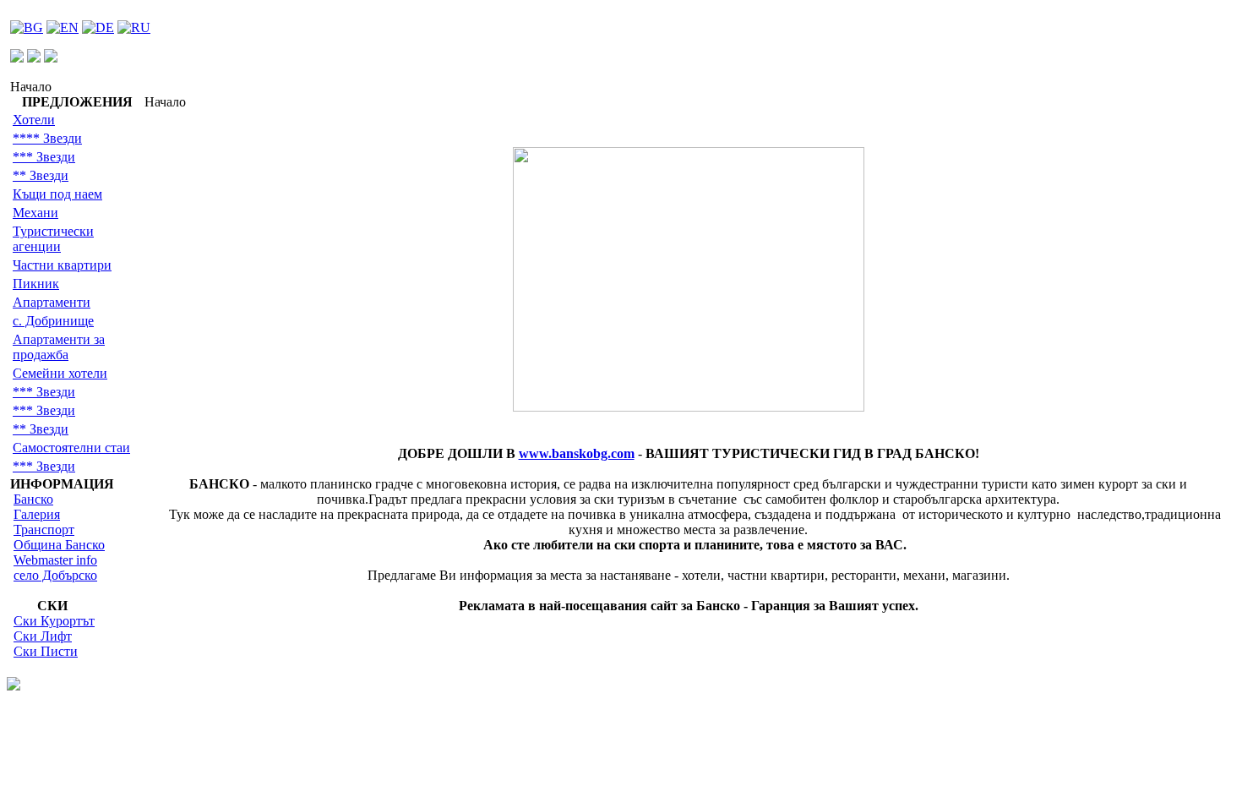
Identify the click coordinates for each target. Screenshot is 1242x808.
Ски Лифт (43, 636)
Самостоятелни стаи (71, 447)
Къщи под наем (57, 194)
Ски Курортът (54, 621)
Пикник (36, 283)
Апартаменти (51, 302)
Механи (35, 212)
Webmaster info (55, 560)
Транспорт (44, 529)
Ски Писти (46, 651)
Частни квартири (62, 265)
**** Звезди (47, 138)
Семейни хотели (60, 373)
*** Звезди (44, 157)
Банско (33, 499)
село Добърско (55, 575)
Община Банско (59, 545)
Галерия (37, 514)
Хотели (34, 119)
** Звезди (40, 175)
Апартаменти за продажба (59, 347)
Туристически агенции (53, 239)
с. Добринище (53, 321)
